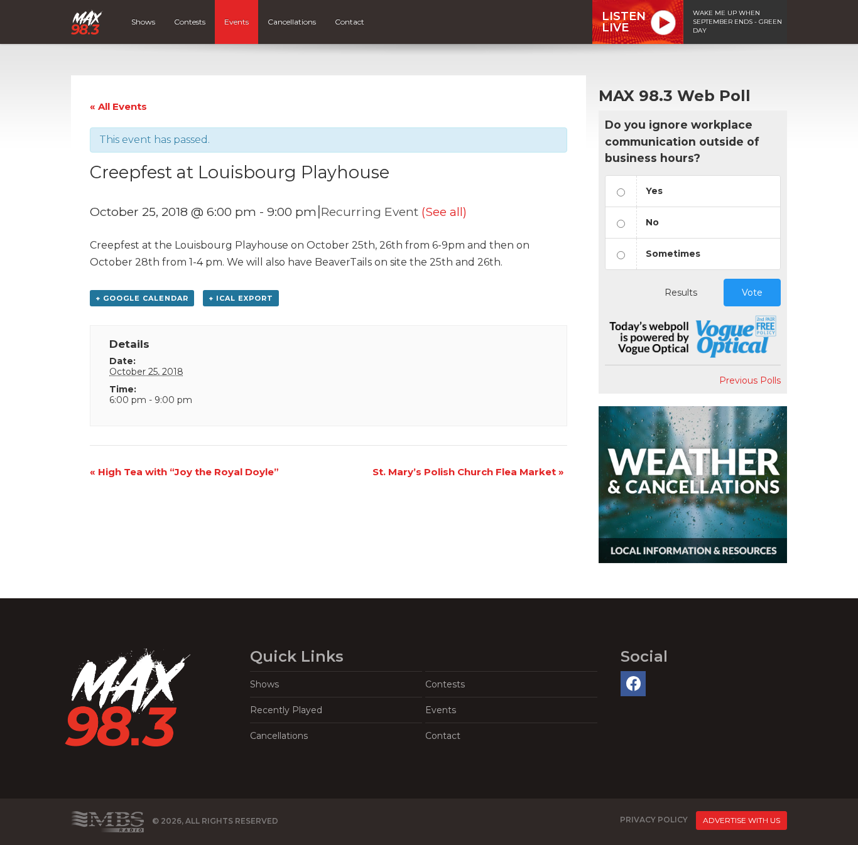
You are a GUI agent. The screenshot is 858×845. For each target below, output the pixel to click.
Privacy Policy (654, 819)
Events (236, 21)
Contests (189, 21)
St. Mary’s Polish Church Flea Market (468, 472)
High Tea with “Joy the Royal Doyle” (184, 472)
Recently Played (286, 710)
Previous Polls (750, 380)
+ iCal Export (241, 298)
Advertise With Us (741, 820)
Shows (143, 21)
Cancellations (292, 21)
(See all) (444, 211)
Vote (752, 292)
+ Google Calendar (141, 298)
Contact (349, 21)
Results (681, 292)
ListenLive (624, 22)
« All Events (118, 106)
